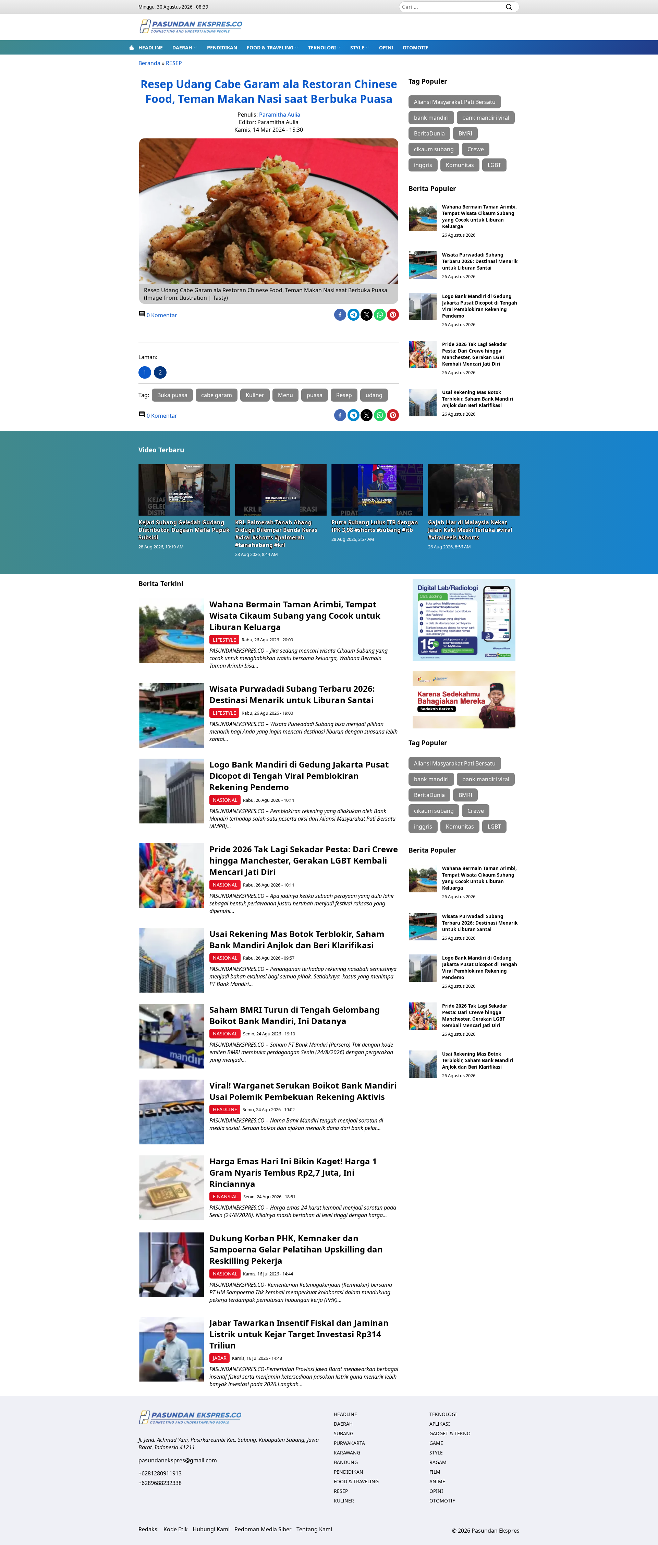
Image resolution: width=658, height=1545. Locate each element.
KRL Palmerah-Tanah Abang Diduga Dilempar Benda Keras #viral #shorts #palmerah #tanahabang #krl (276, 534)
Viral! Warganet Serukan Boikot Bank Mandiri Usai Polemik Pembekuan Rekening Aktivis (303, 1091)
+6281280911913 (160, 1473)
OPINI (386, 47)
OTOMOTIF (415, 47)
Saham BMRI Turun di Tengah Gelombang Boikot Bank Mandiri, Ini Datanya (294, 1015)
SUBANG (343, 1433)
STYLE (357, 47)
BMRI (465, 133)
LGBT (494, 165)
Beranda (149, 63)
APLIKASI (439, 1424)
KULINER (344, 1500)
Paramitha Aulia (279, 114)
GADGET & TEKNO (450, 1433)
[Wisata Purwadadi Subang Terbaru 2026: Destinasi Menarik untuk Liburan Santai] (423, 265)
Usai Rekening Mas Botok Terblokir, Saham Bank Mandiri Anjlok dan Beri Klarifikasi (477, 398)
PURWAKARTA (349, 1443)
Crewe (475, 149)
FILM (434, 1472)
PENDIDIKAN (222, 47)
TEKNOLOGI (322, 47)
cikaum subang (434, 149)
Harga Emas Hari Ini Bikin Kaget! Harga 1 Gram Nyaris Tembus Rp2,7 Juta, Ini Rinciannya (293, 1172)
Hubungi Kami (211, 1529)
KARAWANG (347, 1452)
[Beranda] (131, 47)
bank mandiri (431, 117)
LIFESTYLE (224, 640)
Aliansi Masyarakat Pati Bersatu (455, 102)
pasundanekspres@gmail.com (177, 1460)
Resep (344, 395)
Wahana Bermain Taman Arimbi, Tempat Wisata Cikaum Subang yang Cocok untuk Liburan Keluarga (479, 216)
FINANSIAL (225, 1196)
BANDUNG (346, 1462)
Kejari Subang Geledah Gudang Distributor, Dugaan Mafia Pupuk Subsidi (184, 530)
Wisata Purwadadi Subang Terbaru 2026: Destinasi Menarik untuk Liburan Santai (479, 261)
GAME (436, 1443)
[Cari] (509, 6)
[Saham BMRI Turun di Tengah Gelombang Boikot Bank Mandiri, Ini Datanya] (171, 1036)
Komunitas (460, 165)
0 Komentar (161, 315)
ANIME (437, 1481)
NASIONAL (225, 800)
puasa (314, 395)
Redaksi (148, 1529)
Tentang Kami (314, 1529)
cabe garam (216, 395)
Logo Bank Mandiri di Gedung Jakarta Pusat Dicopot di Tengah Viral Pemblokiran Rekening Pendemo (479, 306)
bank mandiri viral (485, 117)
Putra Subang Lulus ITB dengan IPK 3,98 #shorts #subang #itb (374, 526)
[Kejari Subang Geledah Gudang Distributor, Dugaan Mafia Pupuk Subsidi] (184, 489)
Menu (285, 395)
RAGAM (438, 1462)
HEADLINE (150, 47)
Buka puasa (172, 395)
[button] (184, 47)
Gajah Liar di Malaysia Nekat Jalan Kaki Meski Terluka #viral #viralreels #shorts (470, 530)
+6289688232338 (160, 1483)
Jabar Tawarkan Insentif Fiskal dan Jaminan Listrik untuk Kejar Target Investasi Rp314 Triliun (299, 1334)
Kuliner (255, 395)
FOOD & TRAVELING (270, 47)
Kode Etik (175, 1529)
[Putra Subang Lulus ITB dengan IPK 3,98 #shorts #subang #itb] (377, 489)
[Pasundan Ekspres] (190, 27)
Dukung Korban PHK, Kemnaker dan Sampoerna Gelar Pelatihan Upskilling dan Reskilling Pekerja (296, 1249)
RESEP (174, 63)
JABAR (220, 1358)
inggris (423, 165)
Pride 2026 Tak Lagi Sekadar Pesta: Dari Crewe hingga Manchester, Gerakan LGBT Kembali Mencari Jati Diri (474, 354)
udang (374, 395)
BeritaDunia (429, 133)
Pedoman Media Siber (263, 1529)
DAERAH (182, 47)
